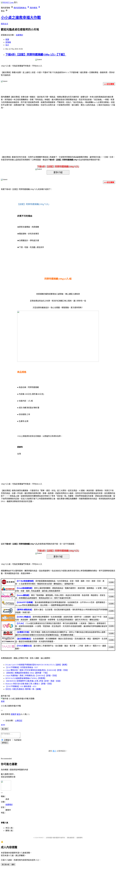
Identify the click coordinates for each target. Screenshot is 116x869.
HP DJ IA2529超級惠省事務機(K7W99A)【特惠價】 (25, 678)
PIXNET (41, 837)
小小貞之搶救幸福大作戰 (21, 17)
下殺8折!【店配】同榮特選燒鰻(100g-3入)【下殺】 (35, 54)
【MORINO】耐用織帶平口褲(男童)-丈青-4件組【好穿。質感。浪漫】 (33, 681)
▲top (3, 724)
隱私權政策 (70, 837)
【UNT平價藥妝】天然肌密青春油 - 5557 (21, 667)
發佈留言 (5, 743)
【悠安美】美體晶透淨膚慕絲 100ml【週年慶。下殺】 (26, 673)
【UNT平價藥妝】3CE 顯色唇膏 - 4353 (20, 686)
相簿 (7, 39)
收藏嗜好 (19, 35)
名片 (7, 45)
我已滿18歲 (5, 864)
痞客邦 (13, 714)
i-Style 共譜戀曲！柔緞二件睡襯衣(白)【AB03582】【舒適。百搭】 (31, 676)
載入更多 (5, 729)
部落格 (8, 42)
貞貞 (3, 701)
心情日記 (18, 721)
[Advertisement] (39, 129)
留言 (18, 714)
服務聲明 (79, 837)
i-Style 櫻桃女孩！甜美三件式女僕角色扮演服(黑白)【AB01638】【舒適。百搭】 (37, 670)
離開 (13, 864)
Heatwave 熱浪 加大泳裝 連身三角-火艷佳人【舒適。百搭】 (29, 684)
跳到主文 (4, 24)
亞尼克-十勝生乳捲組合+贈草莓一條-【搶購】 (23, 689)
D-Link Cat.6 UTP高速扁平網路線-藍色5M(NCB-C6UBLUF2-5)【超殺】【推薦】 (36, 665)
